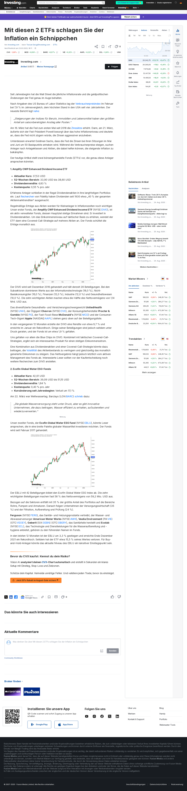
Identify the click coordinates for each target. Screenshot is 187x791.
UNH (21, 311)
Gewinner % (147, 286)
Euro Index (133, 86)
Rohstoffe (68, 12)
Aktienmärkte (51, 12)
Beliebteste (10, 12)
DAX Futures (134, 65)
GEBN (46, 522)
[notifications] (175, 2)
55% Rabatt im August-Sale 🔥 (129, 3)
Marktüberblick (38, 12)
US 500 (131, 69)
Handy (162, 714)
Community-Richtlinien (13, 658)
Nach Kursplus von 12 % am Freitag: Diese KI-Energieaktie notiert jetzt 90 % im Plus (153, 255)
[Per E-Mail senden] (56, 596)
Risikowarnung (177, 784)
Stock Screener (108, 8)
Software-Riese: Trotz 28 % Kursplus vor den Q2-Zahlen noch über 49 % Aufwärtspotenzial (153, 197)
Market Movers (137, 278)
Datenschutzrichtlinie (158, 784)
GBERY (62, 522)
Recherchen (27, 196)
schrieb (79, 396)
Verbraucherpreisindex (88, 103)
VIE (110, 519)
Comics (102, 12)
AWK (73, 519)
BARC (69, 396)
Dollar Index (133, 82)
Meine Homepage (45, 66)
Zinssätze (76, 128)
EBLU (87, 422)
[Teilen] (96, 46)
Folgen (114, 66)
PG (30, 314)
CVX (63, 311)
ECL (20, 526)
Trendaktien (135, 338)
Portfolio (163, 719)
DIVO (104, 209)
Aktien (164, 30)
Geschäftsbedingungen (135, 784)
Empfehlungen (25, 12)
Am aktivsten (134, 286)
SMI (130, 78)
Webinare (110, 12)
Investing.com (29, 61)
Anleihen (93, 12)
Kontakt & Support (136, 719)
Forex (60, 12)
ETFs (55, 45)
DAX (130, 60)
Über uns (132, 708)
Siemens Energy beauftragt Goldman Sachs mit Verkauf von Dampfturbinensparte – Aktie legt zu (152, 211)
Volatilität (31, 350)
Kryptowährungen (81, 12)
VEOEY (21, 522)
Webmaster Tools (167, 725)
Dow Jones (133, 73)
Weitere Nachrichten (148, 267)
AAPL (48, 318)
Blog (161, 708)
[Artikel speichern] (103, 46)
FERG (34, 515)
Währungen (133, 30)
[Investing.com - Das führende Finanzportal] (15, 3)
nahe (36, 111)
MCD (85, 314)
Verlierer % (160, 286)
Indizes (144, 30)
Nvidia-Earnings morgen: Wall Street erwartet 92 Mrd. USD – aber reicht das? (152, 226)
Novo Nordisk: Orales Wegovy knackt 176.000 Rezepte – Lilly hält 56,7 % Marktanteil (153, 241)
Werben (131, 714)
